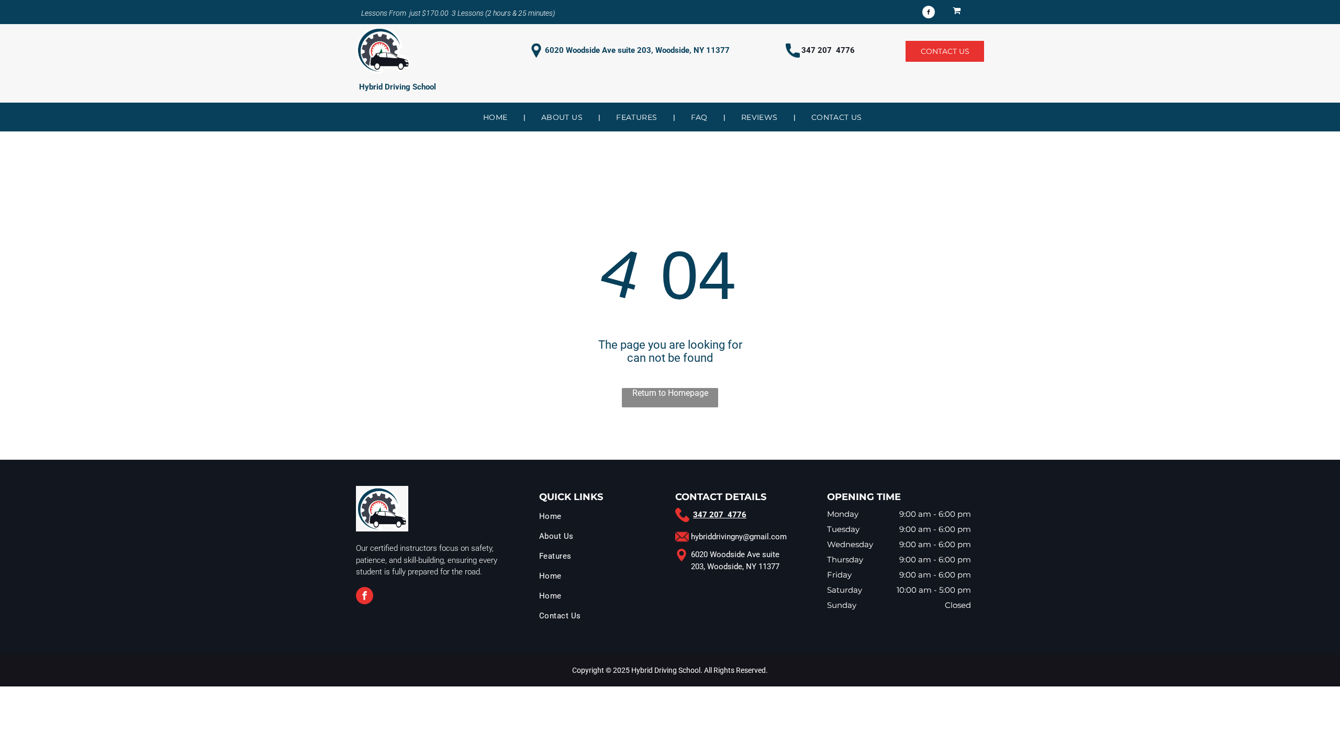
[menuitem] (496, 117)
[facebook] (928, 13)
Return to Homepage (670, 393)
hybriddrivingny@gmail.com (739, 536)
